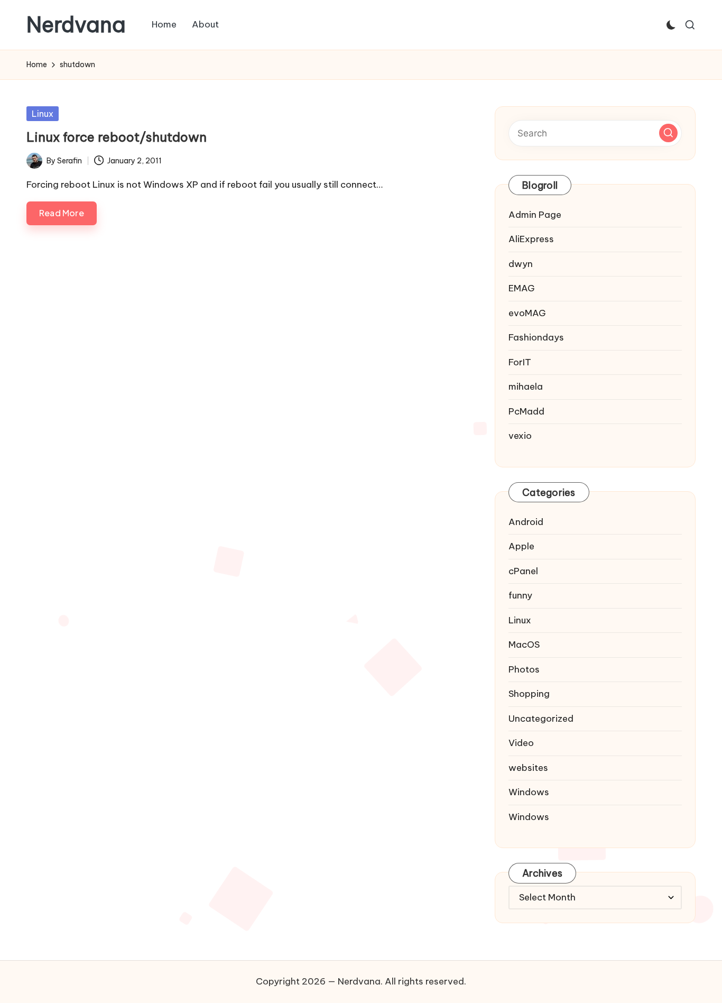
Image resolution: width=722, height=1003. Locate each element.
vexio (520, 435)
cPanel (523, 571)
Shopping (529, 694)
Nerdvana (76, 24)
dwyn (520, 264)
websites (528, 768)
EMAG (521, 288)
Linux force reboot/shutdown (116, 137)
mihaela (525, 386)
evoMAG (527, 313)
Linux (42, 113)
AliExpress (531, 239)
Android (525, 522)
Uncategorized (540, 718)
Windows (528, 792)
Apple (521, 546)
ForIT (519, 362)
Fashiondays (536, 337)
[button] (668, 133)
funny (520, 595)
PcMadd (526, 411)
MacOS (524, 644)
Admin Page (534, 214)
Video (521, 743)
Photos (524, 669)
